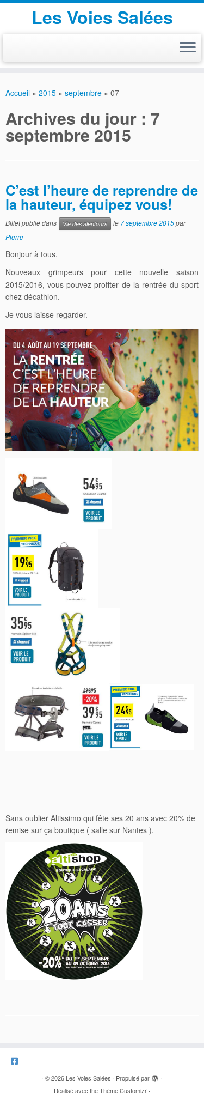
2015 (47, 92)
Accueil (17, 92)
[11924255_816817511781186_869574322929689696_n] (74, 910)
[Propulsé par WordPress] (155, 1075)
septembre (83, 92)
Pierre (14, 236)
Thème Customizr (123, 1090)
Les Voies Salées (102, 17)
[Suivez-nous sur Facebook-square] (17, 1060)
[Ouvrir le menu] (188, 48)
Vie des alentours (85, 224)
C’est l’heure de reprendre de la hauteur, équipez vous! (101, 197)
